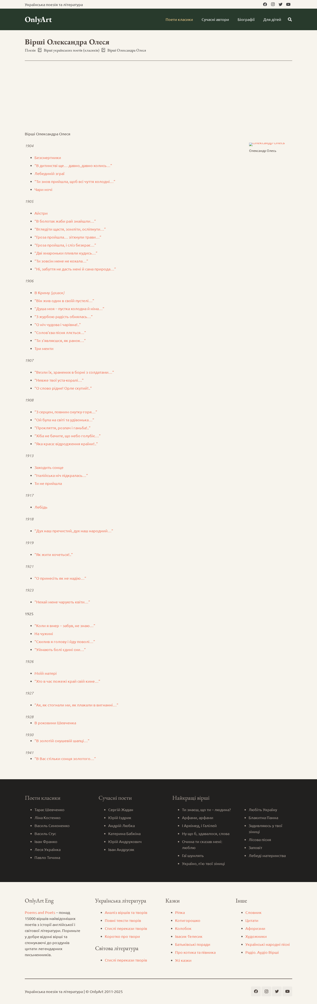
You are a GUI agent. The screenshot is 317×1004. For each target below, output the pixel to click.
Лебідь (41, 507)
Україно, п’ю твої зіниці (203, 863)
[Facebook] (265, 4)
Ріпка (180, 912)
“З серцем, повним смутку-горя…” (66, 411)
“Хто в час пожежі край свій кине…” (67, 681)
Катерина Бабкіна (124, 833)
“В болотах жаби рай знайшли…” (65, 221)
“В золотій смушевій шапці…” (62, 740)
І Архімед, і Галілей (199, 825)
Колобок (183, 928)
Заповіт (255, 847)
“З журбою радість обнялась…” (64, 316)
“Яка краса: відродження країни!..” (66, 443)
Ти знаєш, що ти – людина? (206, 809)
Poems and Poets (40, 912)
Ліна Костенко (48, 817)
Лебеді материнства (267, 855)
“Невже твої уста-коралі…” (59, 380)
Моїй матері (46, 673)
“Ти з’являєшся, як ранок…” (60, 340)
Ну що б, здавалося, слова (205, 833)
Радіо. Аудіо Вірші (262, 952)
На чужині (44, 633)
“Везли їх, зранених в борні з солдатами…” (74, 372)
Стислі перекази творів (126, 928)
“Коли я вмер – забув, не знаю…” (65, 625)
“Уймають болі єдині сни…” (60, 649)
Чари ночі (43, 189)
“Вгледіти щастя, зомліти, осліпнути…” (70, 229)
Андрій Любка (121, 825)
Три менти (44, 348)
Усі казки (183, 960)
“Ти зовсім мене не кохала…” (61, 261)
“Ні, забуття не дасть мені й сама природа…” (75, 269)
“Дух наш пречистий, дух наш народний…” (74, 530)
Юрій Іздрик (119, 817)
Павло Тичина (47, 857)
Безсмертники (48, 157)
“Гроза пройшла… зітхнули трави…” (68, 237)
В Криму (49, 292)
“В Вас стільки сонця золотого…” (65, 758)
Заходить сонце (49, 467)
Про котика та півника (195, 952)
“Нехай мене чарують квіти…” (62, 602)
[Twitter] (280, 4)
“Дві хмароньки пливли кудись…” (66, 253)
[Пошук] (290, 19)
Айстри (41, 213)
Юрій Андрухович (125, 841)
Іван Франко (46, 841)
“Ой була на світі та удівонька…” (64, 419)
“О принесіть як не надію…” (60, 578)
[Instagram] (273, 4)
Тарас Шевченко (49, 809)
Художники (256, 936)
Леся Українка (48, 849)
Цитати (251, 920)
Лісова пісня (260, 839)
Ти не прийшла (48, 483)
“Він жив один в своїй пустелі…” (64, 300)
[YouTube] (288, 4)
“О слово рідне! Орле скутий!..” (63, 388)
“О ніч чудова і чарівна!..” (58, 324)
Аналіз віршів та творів (126, 912)
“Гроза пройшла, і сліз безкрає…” (65, 245)
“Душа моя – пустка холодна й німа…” (69, 308)
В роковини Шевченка (55, 722)
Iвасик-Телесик (188, 936)
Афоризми (255, 928)
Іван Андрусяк (121, 849)
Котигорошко (187, 920)
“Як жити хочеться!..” (54, 554)
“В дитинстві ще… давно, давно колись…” (73, 165)
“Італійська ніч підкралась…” (61, 475)
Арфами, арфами (197, 817)
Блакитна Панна (263, 817)
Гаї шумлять (193, 855)
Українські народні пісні (267, 944)
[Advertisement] (158, 98)
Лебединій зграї (49, 173)
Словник (253, 912)
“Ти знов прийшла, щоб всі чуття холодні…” (75, 181)
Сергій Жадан (120, 809)
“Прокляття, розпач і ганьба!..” (63, 427)
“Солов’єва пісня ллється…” (60, 332)
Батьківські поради (192, 944)
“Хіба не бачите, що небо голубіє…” (68, 435)
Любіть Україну (263, 809)
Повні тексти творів (123, 920)
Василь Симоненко (52, 825)
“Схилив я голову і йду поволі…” (65, 641)
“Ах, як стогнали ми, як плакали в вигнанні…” (76, 705)
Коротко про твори (122, 936)
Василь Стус (45, 833)
